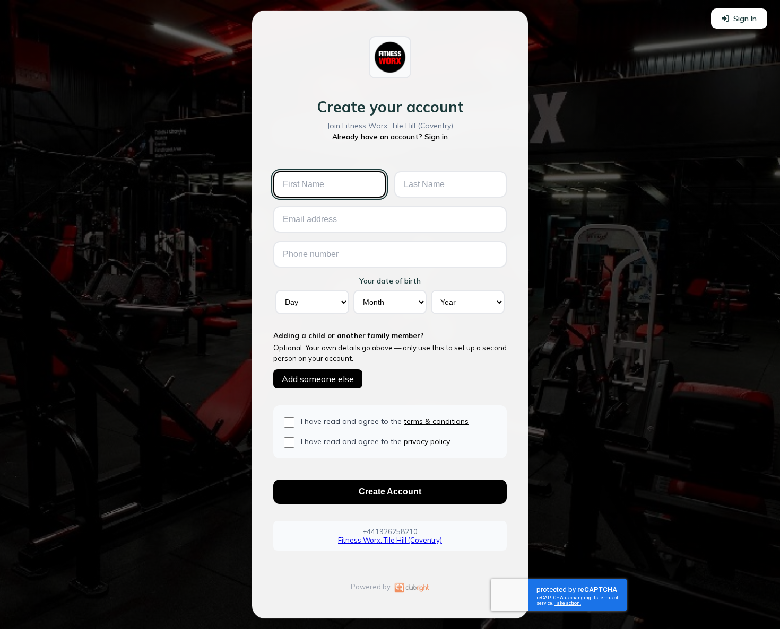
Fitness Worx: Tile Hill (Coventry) (390, 540)
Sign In (745, 18)
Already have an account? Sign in (390, 136)
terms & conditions (436, 421)
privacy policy (427, 441)
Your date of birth (390, 281)
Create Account (390, 491)
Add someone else (318, 379)
